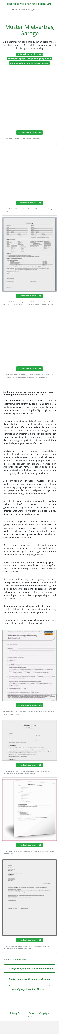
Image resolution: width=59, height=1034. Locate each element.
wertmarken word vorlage (30, 54)
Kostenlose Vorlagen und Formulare (28, 3)
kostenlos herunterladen (28, 132)
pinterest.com (19, 959)
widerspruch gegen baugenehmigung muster (29, 58)
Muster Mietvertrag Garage (29, 30)
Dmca (31, 1013)
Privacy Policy (17, 1013)
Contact (29, 1016)
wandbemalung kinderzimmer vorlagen (29, 63)
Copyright (44, 1013)
